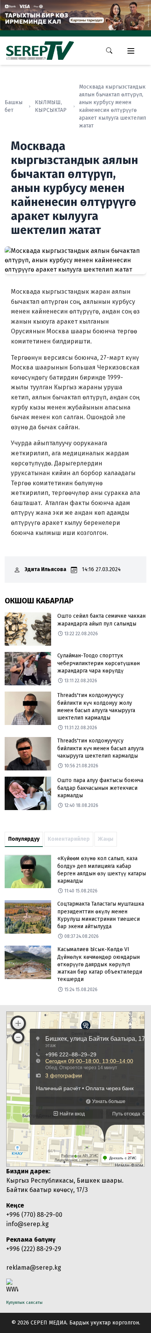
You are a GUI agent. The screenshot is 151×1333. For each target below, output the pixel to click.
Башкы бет (13, 106)
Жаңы (105, 839)
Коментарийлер (69, 839)
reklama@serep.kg (33, 1267)
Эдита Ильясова (45, 569)
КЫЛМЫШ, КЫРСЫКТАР (51, 106)
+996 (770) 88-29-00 (34, 1214)
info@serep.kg (27, 1224)
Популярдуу (23, 839)
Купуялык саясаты (24, 1302)
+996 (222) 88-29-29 (33, 1249)
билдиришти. (72, 341)
